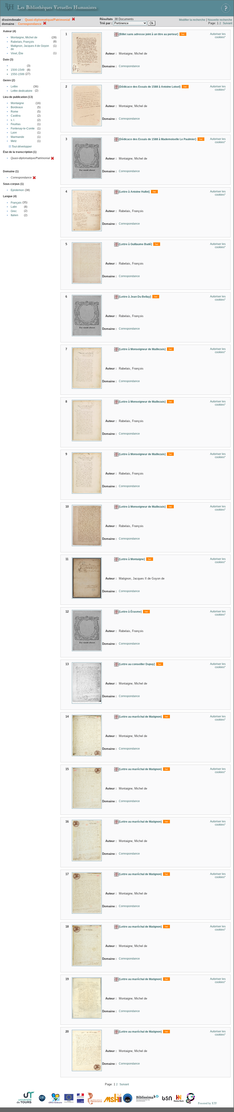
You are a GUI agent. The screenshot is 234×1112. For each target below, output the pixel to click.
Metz (14, 141)
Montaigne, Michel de (24, 37)
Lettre (14, 86)
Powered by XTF (207, 1103)
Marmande (17, 137)
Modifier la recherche (192, 19)
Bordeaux (17, 107)
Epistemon (17, 190)
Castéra (16, 115)
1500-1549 (17, 69)
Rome (14, 111)
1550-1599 (17, 74)
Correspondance (129, 66)
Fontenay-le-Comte (23, 128)
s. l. (13, 120)
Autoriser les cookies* (218, 35)
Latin (14, 206)
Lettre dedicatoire (21, 90)
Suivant (227, 23)
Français (16, 202)
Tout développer (21, 146)
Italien (14, 215)
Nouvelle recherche (220, 19)
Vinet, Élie (17, 53)
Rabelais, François (22, 41)
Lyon (14, 132)
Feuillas (16, 124)
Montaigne (17, 103)
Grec (14, 211)
